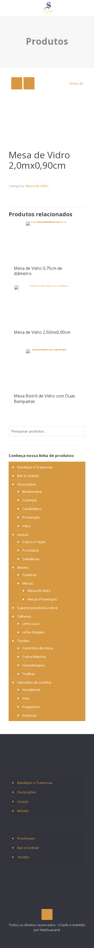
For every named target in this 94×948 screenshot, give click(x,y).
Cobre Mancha (34, 656)
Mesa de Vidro (37, 186)
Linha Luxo (30, 623)
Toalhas (28, 673)
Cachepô (29, 500)
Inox (25, 698)
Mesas (27, 583)
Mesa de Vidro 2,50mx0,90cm (42, 332)
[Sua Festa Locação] (49, 7)
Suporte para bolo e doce (37, 607)
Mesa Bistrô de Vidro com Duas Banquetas (44, 398)
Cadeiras (29, 574)
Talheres (24, 616)
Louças (22, 534)
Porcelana (30, 550)
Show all (76, 83)
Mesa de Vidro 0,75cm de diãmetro (38, 271)
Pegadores (31, 706)
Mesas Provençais (42, 599)
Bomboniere (32, 491)
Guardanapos (33, 665)
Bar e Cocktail (28, 475)
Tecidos (23, 640)
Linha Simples (33, 632)
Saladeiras (31, 559)
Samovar (29, 715)
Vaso (26, 526)
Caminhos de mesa (37, 648)
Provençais (31, 517)
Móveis (23, 567)
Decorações (26, 484)
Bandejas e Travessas (35, 467)
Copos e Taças (34, 541)
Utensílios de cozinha (34, 682)
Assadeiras (31, 689)
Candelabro (31, 508)
